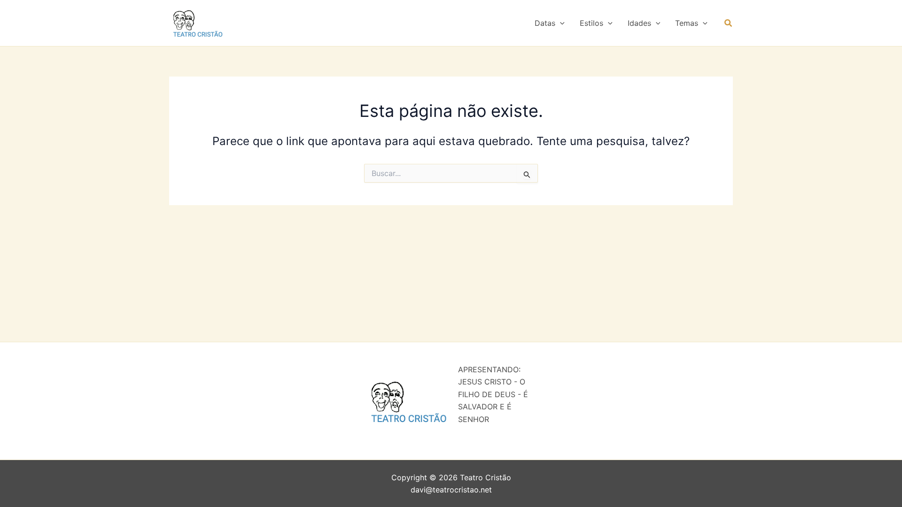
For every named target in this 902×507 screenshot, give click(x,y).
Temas (686, 23)
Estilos (591, 23)
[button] (560, 23)
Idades (639, 23)
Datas (545, 23)
